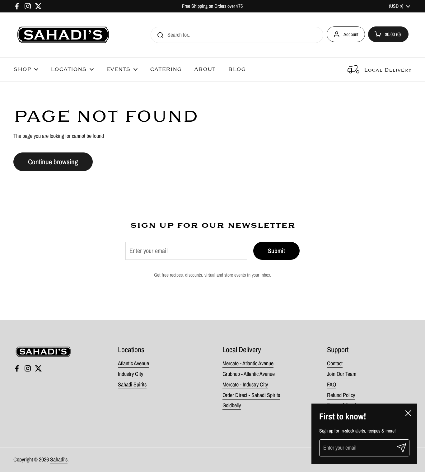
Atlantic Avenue (133, 363)
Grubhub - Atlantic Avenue (248, 374)
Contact (335, 363)
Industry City (130, 374)
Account (350, 34)
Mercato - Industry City (245, 384)
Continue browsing (53, 161)
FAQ (331, 384)
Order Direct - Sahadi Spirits (251, 395)
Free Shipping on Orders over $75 (212, 6)
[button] (388, 34)
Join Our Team (341, 374)
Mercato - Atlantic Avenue (247, 363)
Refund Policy (341, 395)
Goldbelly (231, 405)
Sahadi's (59, 459)
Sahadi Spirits (132, 384)
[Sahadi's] (63, 35)
